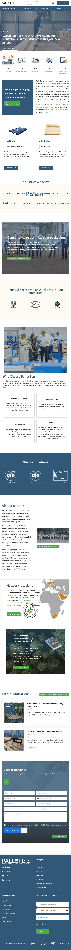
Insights (58, 8)
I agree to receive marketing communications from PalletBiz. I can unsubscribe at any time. (36, 825)
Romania (58, 104)
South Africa (48, 112)
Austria (45, 107)
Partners (38, 2)
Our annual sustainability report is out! (23, 638)
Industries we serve (35, 182)
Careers (29, 2)
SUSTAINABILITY (52, 399)
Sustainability (28, 8)
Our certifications (35, 462)
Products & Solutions (9, 8)
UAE (56, 110)
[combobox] (38, 798)
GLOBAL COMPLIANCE (19, 398)
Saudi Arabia (49, 110)
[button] (3, 147)
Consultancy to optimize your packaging (36, 237)
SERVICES (51, 422)
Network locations (20, 586)
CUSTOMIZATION (19, 425)
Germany (66, 104)
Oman (67, 110)
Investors (30, 4)
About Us (44, 8)
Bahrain (61, 110)
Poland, (51, 107)
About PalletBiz (13, 506)
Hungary (39, 107)
